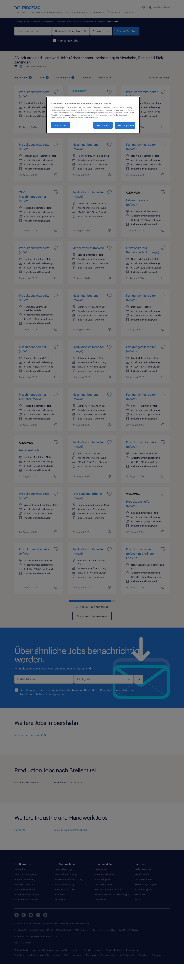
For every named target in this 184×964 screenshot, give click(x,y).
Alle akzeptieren (125, 125)
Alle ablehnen (103, 125)
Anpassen (60, 125)
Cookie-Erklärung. (91, 117)
